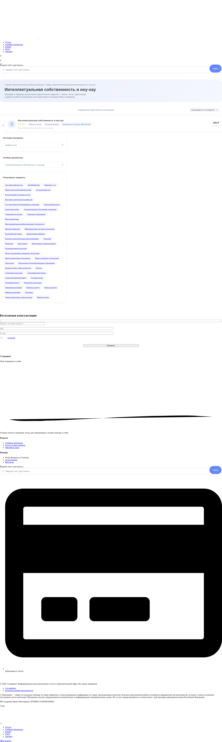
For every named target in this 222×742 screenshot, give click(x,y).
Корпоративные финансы (36, 234)
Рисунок (39, 268)
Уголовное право (37, 278)
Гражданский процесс (52, 204)
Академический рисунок (14, 185)
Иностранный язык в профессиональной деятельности (24, 224)
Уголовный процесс (12, 283)
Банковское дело (50, 185)
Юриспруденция (43, 297)
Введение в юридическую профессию (19, 200)
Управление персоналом (32, 283)
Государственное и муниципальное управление (22, 204)
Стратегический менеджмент (15, 278)
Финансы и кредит (33, 287)
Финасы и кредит (50, 287)
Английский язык (33, 185)
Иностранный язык (12, 219)
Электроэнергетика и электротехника (18, 297)
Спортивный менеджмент (36, 273)
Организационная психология (16, 248)
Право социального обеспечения (47, 258)
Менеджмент (22, 244)
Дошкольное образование (36, 214)
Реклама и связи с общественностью (18, 268)
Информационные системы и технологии (39, 229)
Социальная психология (13, 273)
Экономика (29, 292)
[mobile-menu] (1, 63)
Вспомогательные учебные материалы (28, 85)
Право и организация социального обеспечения (22, 253)
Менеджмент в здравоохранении (44, 244)
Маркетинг (9, 244)
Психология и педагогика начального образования (36, 263)
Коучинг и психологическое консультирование (22, 239)
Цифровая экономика (12, 292)
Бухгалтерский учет (43, 190)
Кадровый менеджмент (13, 234)
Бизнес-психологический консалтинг (18, 190)
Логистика (47, 239)
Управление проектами (13, 287)
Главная (8, 85)
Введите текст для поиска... (12, 65)
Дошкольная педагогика (13, 214)
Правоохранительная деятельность (17, 258)
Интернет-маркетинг (12, 229)
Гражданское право (12, 209)
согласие (11, 338)
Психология (9, 263)
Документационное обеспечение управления (40, 209)
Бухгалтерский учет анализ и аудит (17, 195)
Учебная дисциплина (13, 158)
